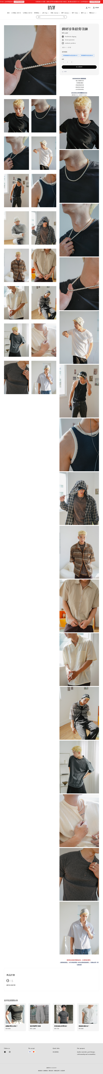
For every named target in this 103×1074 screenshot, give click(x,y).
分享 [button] (65, 71)
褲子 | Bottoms (65, 13)
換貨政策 (40, 1070)
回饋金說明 (57, 1070)
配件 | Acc (83, 13)
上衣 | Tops (44, 13)
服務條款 (45, 1070)
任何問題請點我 (71, 1)
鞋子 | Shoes (75, 13)
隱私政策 (51, 1070)
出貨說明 (62, 1070)
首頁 (8, 13)
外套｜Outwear (54, 13)
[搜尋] (64, 17)
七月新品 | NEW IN (27, 13)
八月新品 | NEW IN (16, 13)
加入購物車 (79, 67)
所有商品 (36, 13)
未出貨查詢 (56, 1052)
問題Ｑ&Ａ (92, 13)
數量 (63, 59)
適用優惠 (64, 52)
